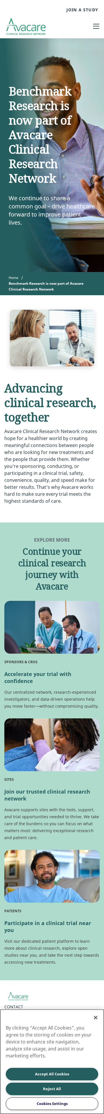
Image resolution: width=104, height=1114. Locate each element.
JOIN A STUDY (82, 9)
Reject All (52, 1088)
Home (13, 277)
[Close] (95, 1017)
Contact (13, 1007)
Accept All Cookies (52, 1074)
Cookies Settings (52, 1103)
